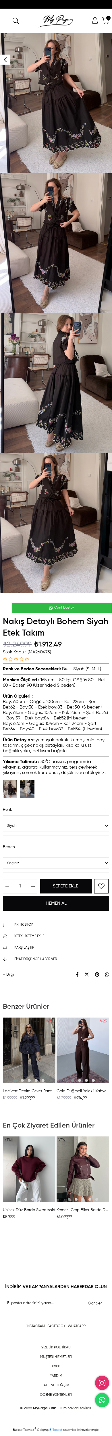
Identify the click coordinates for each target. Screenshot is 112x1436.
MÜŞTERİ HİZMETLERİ (56, 1357)
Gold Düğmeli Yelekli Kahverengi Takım (83, 1091)
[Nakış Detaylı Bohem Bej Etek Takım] (27, 789)
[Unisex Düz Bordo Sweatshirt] (29, 1169)
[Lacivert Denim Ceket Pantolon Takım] (29, 1050)
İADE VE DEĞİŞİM (56, 1385)
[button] (15, 1080)
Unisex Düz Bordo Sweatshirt (29, 1210)
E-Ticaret (56, 1429)
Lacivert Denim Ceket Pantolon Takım (29, 1091)
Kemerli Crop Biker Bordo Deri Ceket (83, 1210)
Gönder (95, 1303)
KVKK (56, 1366)
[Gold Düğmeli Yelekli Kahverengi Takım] (83, 1050)
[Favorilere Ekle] (101, 886)
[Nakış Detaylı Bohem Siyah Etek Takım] (10, 789)
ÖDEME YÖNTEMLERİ (56, 1395)
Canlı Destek (63, 607)
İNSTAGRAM (35, 1326)
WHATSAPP (77, 1326)
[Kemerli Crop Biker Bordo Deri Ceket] (83, 1169)
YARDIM (56, 1376)
